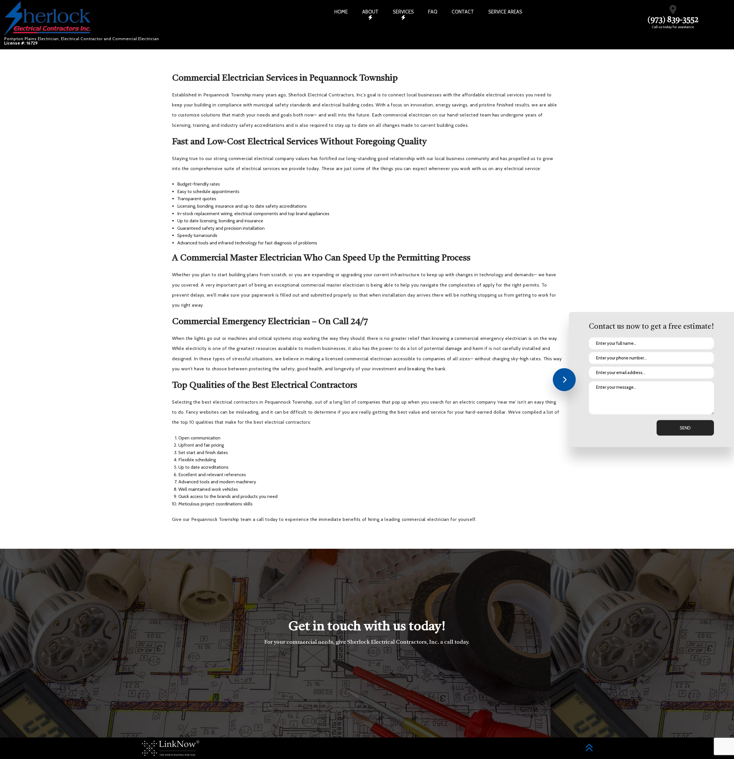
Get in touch (367, 673)
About (370, 12)
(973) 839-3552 (672, 20)
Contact (463, 12)
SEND (685, 428)
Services (403, 12)
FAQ (432, 12)
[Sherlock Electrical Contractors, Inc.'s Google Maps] (672, 11)
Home (341, 12)
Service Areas (505, 12)
